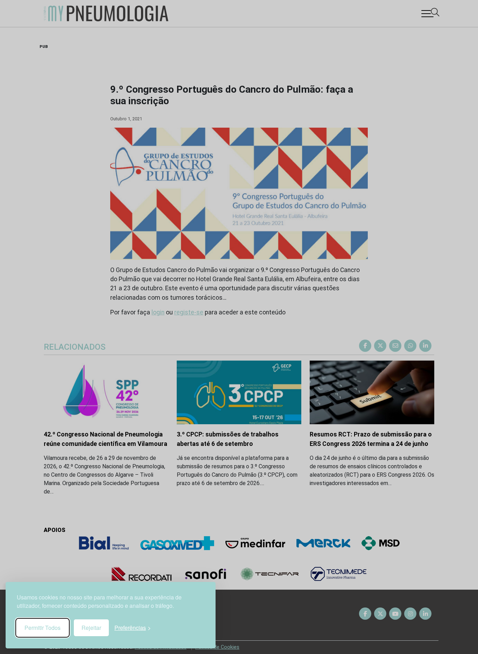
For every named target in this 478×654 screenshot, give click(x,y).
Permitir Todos (42, 628)
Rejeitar (91, 628)
